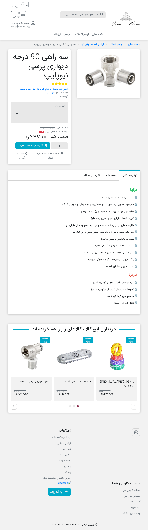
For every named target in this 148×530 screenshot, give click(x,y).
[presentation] (134, 407)
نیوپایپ (51, 93)
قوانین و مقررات (63, 443)
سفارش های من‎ (132, 496)
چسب (67, 34)
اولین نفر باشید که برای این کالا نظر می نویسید (44, 89)
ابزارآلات (57, 34)
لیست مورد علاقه (131, 513)
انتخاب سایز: (59, 106)
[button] (78, 406)
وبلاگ (68, 472)
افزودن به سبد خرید (31, 145)
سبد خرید (135, 507)
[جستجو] (102, 15)
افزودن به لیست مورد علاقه (49, 156)
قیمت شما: (58, 137)
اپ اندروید (57, 491)
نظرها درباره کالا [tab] (92, 175)
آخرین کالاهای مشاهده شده (57, 478)
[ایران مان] (126, 20)
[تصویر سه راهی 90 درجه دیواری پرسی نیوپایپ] (108, 72)
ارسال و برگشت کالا (61, 437)
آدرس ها (135, 502)
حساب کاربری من (131, 490)
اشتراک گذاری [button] (20, 156)
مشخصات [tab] (111, 175)
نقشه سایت (65, 461)
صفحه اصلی (98, 34)
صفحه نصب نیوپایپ (78, 381)
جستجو (67, 466)
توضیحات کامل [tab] (130, 175)
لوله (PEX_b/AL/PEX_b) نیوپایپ (117, 383)
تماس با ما (65, 455)
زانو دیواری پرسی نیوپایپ (33, 381)
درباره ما (67, 449)
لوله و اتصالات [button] (82, 34)
